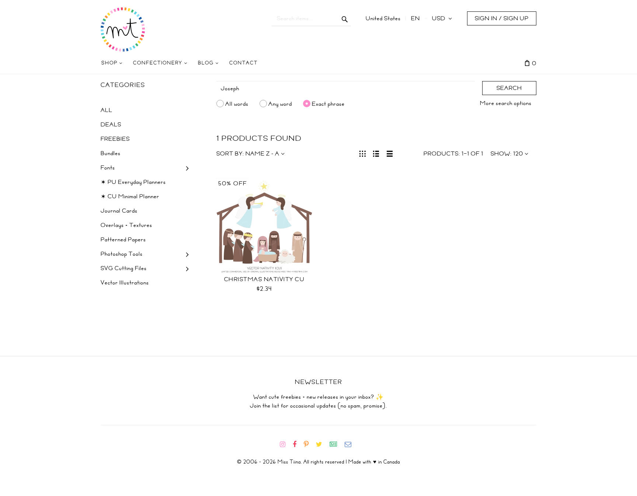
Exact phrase (328, 103)
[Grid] (362, 153)
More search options (506, 103)
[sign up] (336, 444)
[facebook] (297, 444)
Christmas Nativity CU (264, 279)
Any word (280, 103)
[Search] (345, 18)
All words (236, 103)
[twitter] (322, 444)
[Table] (390, 153)
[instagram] (285, 444)
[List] (376, 153)
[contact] (351, 444)
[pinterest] (309, 444)
